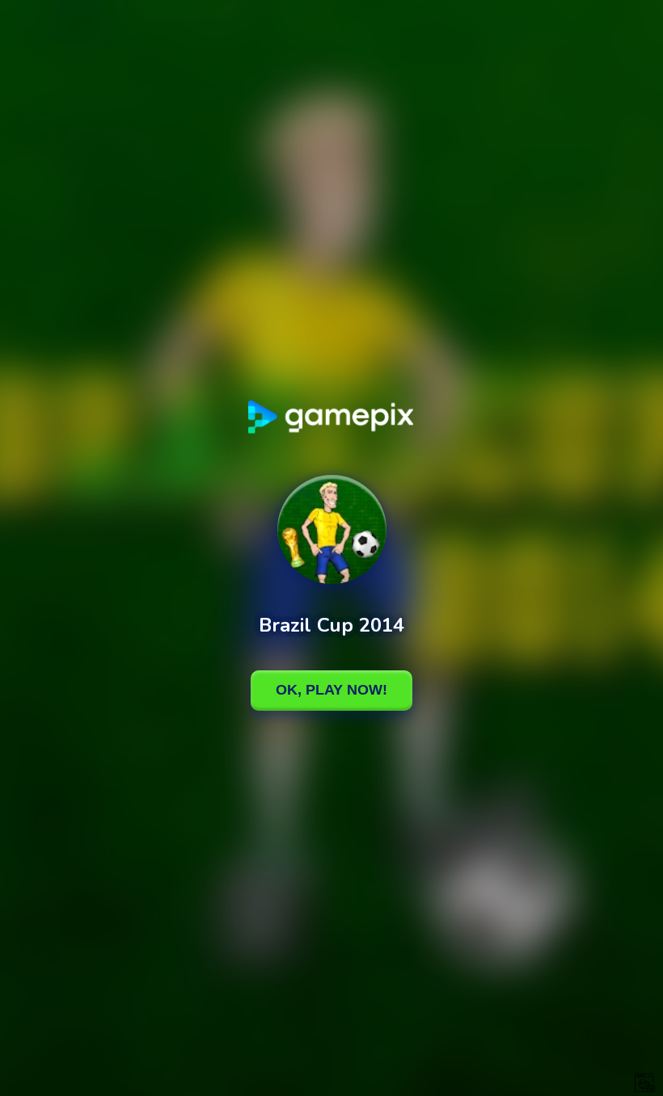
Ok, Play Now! (331, 690)
